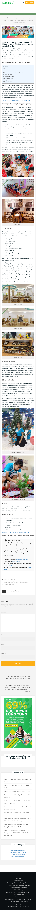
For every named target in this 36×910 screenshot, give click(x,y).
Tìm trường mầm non (12, 883)
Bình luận (3, 612)
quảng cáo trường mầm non (18, 854)
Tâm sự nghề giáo (14, 901)
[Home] (7, 18)
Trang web (4, 653)
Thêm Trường (8, 565)
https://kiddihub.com (22, 559)
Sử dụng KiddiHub (10, 892)
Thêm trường (16, 561)
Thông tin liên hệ (8, 81)
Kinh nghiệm (24, 901)
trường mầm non (9, 584)
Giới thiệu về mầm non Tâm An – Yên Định (14, 71)
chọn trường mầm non (10, 582)
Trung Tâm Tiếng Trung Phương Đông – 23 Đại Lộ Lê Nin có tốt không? (17, 808)
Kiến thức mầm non (24, 885)
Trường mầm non (14, 591)
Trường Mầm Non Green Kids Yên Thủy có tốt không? (16, 786)
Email (3, 644)
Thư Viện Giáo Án (20, 899)
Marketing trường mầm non (18, 850)
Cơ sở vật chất (8, 74)
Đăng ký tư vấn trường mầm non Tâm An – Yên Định (16, 100)
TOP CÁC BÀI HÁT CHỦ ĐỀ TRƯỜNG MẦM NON (15, 532)
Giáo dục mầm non (13, 885)
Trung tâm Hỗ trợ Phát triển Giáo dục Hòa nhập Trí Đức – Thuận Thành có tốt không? (17, 820)
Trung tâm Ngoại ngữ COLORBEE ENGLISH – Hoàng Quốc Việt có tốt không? (16, 826)
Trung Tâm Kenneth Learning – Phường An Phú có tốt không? (17, 796)
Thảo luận (24, 887)
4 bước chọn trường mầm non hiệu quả (18, 906)
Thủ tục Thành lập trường (23, 892)
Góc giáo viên (18, 897)
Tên (2, 634)
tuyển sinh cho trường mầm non (18, 852)
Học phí (6, 80)
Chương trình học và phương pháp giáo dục (15, 72)
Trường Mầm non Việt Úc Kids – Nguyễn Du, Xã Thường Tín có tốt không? (17, 802)
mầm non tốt (23, 582)
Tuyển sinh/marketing (18, 894)
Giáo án (29, 899)
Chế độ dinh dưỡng (9, 76)
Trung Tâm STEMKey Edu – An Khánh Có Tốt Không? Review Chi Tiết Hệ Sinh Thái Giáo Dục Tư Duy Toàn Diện (17, 833)
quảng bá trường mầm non (18, 856)
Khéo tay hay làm (9, 899)
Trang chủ (18, 878)
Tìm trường (29, 2)
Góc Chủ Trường (18, 890)
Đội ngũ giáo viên (8, 78)
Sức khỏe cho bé (15, 887)
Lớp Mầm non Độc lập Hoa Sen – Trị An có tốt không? (16, 814)
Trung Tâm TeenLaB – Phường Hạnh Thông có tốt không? (17, 780)
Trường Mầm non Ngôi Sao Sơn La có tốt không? (17, 791)
